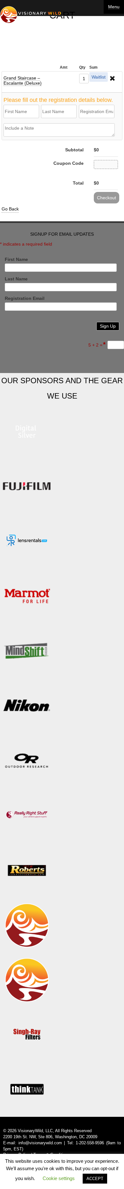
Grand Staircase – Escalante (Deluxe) (22, 80)
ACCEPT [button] (94, 1178)
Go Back (10, 208)
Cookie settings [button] (59, 1178)
